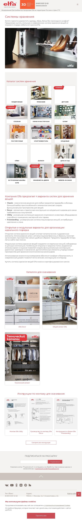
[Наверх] (41, 476)
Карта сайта (72, 493)
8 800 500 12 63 (42, 3)
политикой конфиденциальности (47, 469)
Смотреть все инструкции (41, 443)
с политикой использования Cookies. (57, 505)
